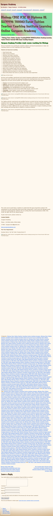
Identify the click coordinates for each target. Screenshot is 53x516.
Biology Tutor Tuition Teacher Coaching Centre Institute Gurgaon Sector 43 (20, 343)
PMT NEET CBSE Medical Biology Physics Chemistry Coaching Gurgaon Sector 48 (23, 371)
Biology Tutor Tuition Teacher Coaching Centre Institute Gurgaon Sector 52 (30, 353)
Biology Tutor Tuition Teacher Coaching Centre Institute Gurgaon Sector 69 (26, 424)
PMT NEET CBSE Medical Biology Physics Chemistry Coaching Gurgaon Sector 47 (23, 442)
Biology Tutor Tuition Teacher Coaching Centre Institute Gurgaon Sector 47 (30, 347)
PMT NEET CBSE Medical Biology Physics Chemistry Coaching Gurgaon (19, 355)
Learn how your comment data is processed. (29, 500)
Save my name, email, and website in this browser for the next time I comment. (20, 495)
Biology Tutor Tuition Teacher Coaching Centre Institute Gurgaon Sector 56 (26, 418)
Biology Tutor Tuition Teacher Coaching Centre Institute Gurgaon (23, 336)
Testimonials (36, 9)
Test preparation (27, 9)
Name (3, 488)
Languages (19, 9)
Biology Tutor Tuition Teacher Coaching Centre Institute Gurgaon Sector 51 (26, 413)
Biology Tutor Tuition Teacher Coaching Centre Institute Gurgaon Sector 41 (26, 401)
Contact (42, 9)
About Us (3, 9)
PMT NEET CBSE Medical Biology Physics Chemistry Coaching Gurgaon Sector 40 (23, 433)
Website (3, 493)
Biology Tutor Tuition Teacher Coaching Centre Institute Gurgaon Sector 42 (30, 342)
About (4, 508)
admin (12, 34)
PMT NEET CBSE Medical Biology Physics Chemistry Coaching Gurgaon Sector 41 (23, 362)
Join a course (6, 511)
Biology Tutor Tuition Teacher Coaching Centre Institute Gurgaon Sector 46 (26, 407)
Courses (14, 9)
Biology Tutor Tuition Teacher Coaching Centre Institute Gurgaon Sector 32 (25, 395)
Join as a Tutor (6, 513)
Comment (3, 485)
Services (9, 9)
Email (2, 490)
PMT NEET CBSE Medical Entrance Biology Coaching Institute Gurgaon (21, 388)
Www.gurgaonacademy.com (8, 227)
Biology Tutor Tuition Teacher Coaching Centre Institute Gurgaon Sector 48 (20, 349)
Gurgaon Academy (8, 4)
